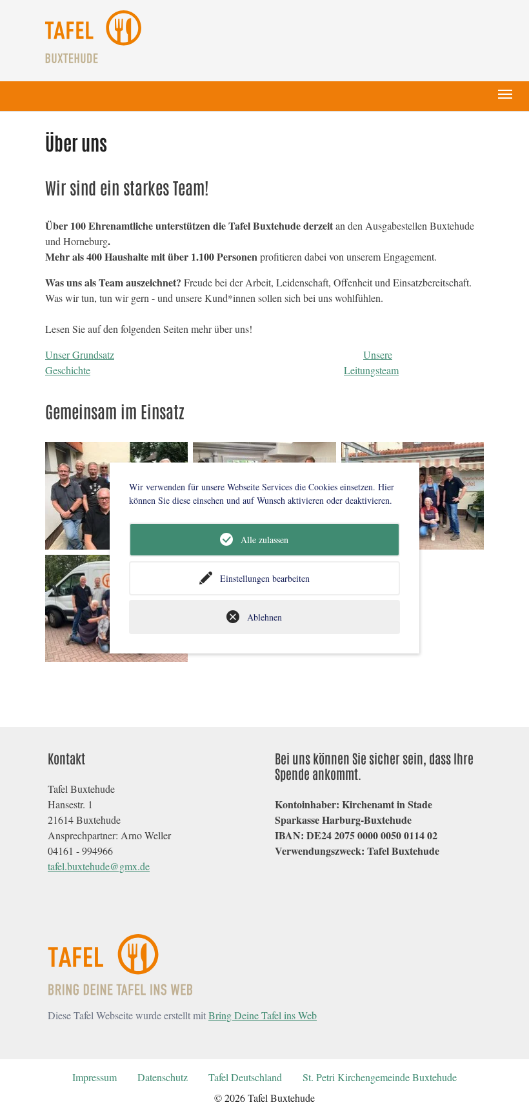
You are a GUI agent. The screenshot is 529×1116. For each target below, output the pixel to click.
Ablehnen (264, 617)
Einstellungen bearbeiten (265, 578)
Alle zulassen (264, 539)
